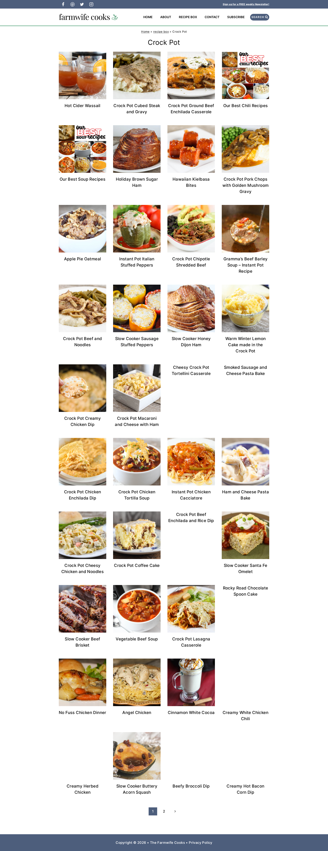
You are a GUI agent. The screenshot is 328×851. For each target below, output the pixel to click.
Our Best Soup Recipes (82, 179)
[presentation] (82, 75)
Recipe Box (188, 17)
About (165, 17)
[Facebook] (63, 4)
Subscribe (236, 17)
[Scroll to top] (319, 837)
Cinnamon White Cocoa (191, 712)
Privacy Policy (200, 843)
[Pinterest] (72, 4)
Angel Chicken (136, 712)
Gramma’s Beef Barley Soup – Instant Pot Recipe (245, 265)
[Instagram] (91, 4)
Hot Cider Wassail (82, 105)
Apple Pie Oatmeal (82, 258)
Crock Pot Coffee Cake (137, 565)
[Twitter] (82, 4)
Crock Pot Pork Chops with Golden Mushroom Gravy (245, 185)
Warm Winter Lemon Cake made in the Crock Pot (245, 344)
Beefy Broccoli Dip (191, 786)
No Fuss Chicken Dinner (82, 712)
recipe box (161, 31)
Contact (212, 17)
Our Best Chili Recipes (245, 105)
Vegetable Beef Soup (137, 638)
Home (148, 17)
